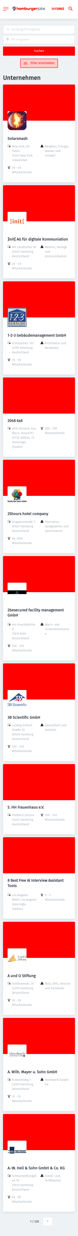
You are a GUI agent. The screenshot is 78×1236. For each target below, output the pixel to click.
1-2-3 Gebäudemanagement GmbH (37, 335)
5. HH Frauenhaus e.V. (26, 807)
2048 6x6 (15, 420)
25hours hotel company (28, 513)
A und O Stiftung (22, 975)
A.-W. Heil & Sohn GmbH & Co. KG (36, 1168)
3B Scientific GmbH (24, 717)
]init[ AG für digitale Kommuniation (38, 239)
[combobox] (39, 29)
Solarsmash (18, 138)
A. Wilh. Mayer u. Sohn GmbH (32, 1072)
